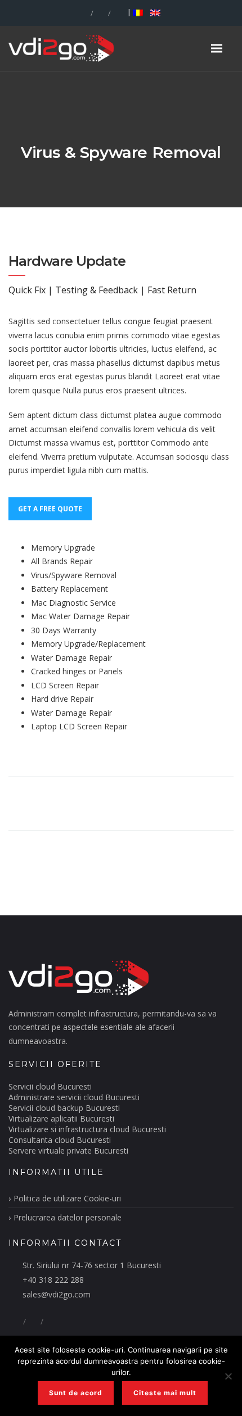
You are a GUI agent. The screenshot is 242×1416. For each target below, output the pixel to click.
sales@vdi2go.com (57, 1294)
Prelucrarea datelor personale (68, 1217)
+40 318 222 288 (53, 1279)
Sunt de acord (75, 1392)
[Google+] (100, 12)
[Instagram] (118, 12)
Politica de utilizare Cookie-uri (67, 1198)
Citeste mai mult (164, 1392)
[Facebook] (83, 12)
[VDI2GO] (78, 48)
